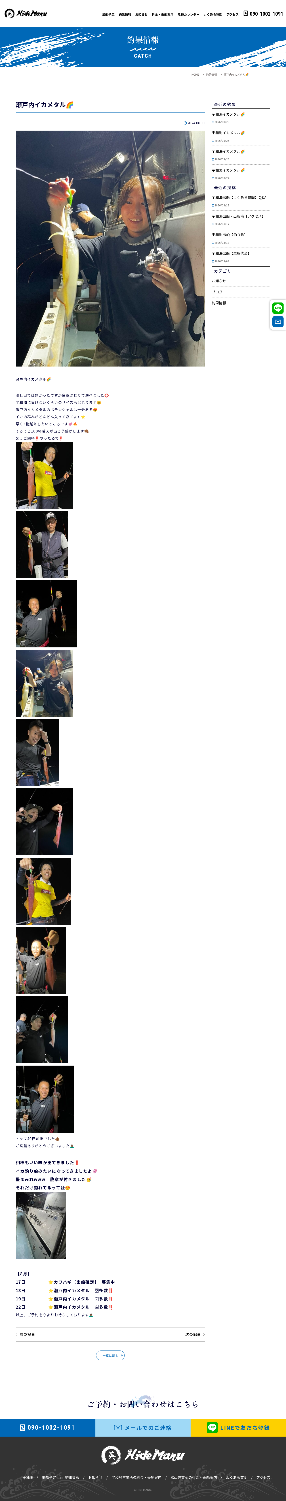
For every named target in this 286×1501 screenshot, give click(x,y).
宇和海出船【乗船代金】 (231, 256)
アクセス (232, 14)
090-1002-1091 (266, 14)
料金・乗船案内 (163, 14)
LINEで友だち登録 (245, 1427)
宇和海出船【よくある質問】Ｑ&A (239, 201)
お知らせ (141, 14)
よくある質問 (213, 14)
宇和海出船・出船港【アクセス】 (238, 219)
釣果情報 (125, 14)
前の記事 (27, 1334)
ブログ (217, 292)
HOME (28, 1477)
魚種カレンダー (189, 14)
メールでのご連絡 (148, 1427)
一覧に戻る (110, 1355)
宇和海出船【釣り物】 (230, 238)
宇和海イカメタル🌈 (228, 117)
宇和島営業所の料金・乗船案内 (136, 1477)
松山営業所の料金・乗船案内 (193, 1477)
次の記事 (193, 1334)
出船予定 (108, 14)
